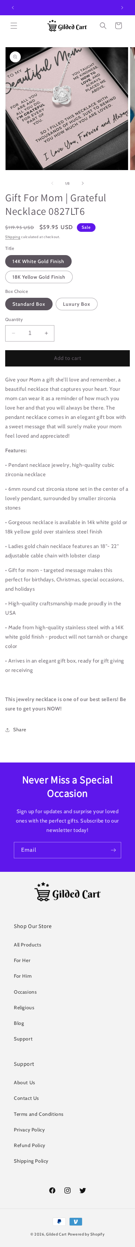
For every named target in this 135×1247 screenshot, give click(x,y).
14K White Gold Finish (38, 261)
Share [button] (19, 729)
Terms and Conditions (39, 1114)
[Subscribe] (113, 850)
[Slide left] (52, 183)
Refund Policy (29, 1145)
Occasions (25, 992)
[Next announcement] (122, 7)
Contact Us (26, 1098)
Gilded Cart (56, 1234)
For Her (22, 960)
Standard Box (28, 304)
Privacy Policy (29, 1130)
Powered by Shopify (86, 1234)
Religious (24, 1007)
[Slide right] (82, 183)
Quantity (14, 319)
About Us (24, 1082)
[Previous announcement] (12, 7)
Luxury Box (76, 304)
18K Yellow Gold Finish (38, 277)
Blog (19, 1023)
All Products (27, 945)
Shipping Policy (31, 1161)
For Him (23, 976)
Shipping (12, 237)
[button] (13, 25)
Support (23, 1039)
